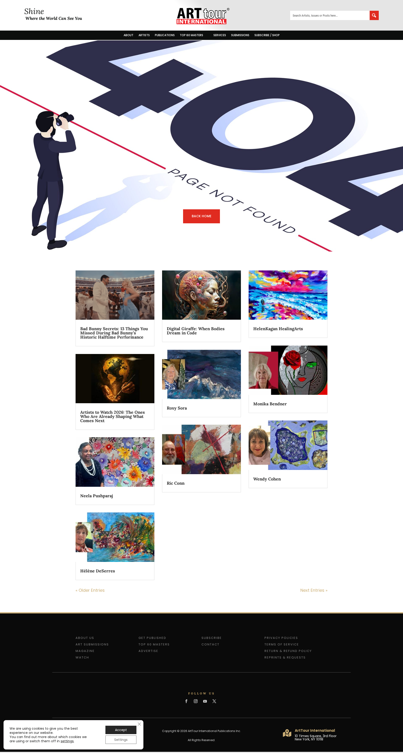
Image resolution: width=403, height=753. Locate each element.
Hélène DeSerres (97, 571)
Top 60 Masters (191, 35)
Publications (165, 35)
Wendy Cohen (267, 479)
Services (219, 35)
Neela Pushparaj (96, 495)
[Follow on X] (214, 701)
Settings (121, 739)
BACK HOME (201, 216)
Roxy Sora (177, 408)
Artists (144, 35)
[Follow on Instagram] (195, 701)
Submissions (240, 35)
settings (67, 741)
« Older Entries (90, 590)
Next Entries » (313, 590)
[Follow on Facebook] (186, 701)
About (128, 35)
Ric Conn (175, 483)
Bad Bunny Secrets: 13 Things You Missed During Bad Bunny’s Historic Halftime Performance (114, 333)
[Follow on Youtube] (205, 701)
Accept (121, 730)
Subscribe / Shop (267, 35)
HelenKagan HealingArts (278, 328)
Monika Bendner (270, 403)
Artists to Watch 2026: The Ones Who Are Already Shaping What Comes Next (112, 416)
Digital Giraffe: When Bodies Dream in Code (196, 331)
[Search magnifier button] (374, 15)
